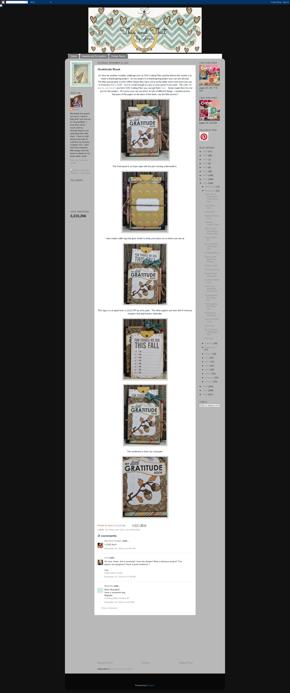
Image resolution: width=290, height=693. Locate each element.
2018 (205, 167)
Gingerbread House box (211, 274)
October (209, 343)
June (207, 362)
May (207, 366)
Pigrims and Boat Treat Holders (211, 259)
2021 (205, 159)
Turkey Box (210, 212)
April (207, 370)
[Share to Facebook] (142, 525)
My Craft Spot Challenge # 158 (211, 246)
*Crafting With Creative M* (116, 598)
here (163, 88)
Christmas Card (212, 269)
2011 (205, 394)
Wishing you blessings (210, 314)
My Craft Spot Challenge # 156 (211, 331)
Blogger (150, 685)
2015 (205, 179)
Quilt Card (209, 325)
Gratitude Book (212, 253)
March (208, 373)
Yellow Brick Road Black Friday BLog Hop (211, 198)
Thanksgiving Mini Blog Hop (211, 297)
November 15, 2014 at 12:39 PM (119, 577)
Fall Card (209, 338)
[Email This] (133, 525)
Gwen (76, 109)
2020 (205, 163)
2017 (205, 171)
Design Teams (118, 56)
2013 (205, 386)
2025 (205, 155)
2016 (205, 175)
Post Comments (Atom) (122, 669)
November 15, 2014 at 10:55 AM (119, 548)
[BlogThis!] (136, 525)
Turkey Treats (211, 265)
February (209, 377)
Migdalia (108, 586)
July (207, 358)
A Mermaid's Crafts (113, 573)
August (208, 354)
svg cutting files (132, 530)
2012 (205, 390)
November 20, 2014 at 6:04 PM (119, 602)
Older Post (186, 662)
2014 (205, 183)
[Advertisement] (145, 638)
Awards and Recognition (94, 56)
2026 (205, 151)
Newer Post (105, 662)
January (209, 381)
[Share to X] (139, 525)
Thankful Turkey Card (212, 223)
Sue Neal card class (114, 530)
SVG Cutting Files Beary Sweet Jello (211, 231)
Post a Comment (109, 608)
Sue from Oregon (113, 541)
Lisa (106, 558)
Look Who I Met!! (210, 206)
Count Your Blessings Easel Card (211, 288)
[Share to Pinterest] (145, 525)
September (210, 347)
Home (74, 56)
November (210, 191)
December (210, 187)
